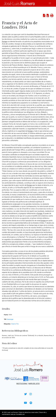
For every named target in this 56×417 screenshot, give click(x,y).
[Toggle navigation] (50, 3)
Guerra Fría (14, 324)
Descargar (10, 319)
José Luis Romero (12, 412)
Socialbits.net (20, 414)
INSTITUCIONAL (21, 383)
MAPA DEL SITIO (34, 383)
